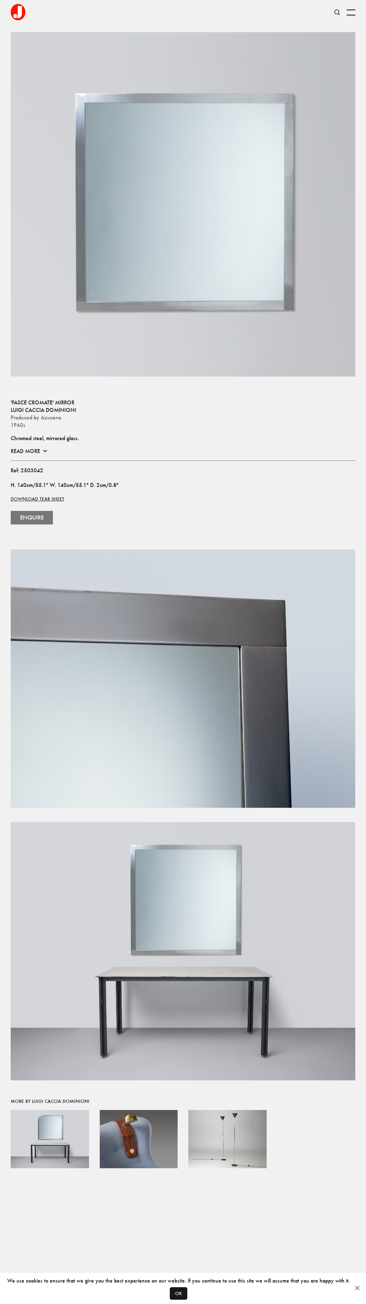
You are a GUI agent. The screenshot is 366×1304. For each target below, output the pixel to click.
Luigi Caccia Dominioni (43, 410)
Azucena (51, 417)
